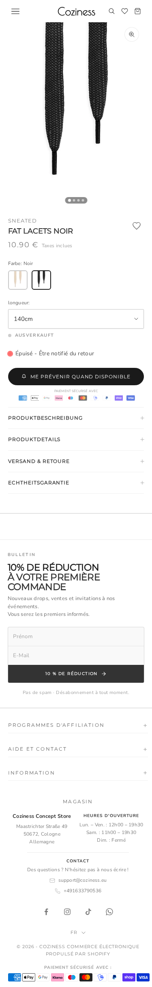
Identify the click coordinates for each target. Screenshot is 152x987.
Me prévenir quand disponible (80, 377)
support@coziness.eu (82, 880)
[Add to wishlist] (136, 226)
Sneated (22, 220)
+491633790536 (82, 890)
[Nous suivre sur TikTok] (88, 912)
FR (74, 932)
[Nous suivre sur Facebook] (46, 912)
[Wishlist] (124, 11)
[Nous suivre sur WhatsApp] (109, 912)
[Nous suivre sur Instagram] (67, 912)
